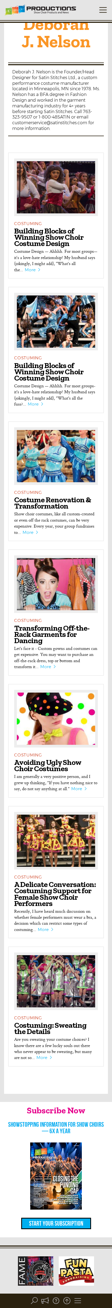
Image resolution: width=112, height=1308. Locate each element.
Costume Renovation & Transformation (52, 502)
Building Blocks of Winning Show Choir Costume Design (48, 237)
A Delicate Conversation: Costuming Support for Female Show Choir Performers (55, 894)
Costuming (28, 223)
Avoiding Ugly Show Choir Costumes (47, 765)
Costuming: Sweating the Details (50, 1028)
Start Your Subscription (56, 1223)
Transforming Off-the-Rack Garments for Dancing (51, 634)
